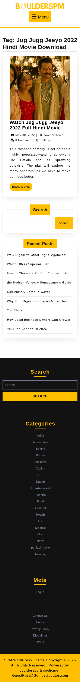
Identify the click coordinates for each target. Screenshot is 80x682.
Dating (40, 481)
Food (40, 501)
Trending (41, 554)
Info (40, 521)
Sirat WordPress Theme (24, 660)
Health (40, 514)
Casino (40, 468)
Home (40, 622)
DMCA (40, 642)
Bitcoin (40, 455)
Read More (22, 188)
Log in (40, 592)
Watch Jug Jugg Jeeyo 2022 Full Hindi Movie (36, 125)
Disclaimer (40, 635)
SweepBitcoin (53, 135)
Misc (40, 534)
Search (40, 209)
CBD (40, 475)
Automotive (40, 442)
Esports (40, 494)
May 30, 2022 (25, 135)
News (40, 541)
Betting (40, 448)
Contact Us (40, 615)
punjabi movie (40, 547)
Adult (40, 435)
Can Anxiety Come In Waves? (29, 292)
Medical (40, 527)
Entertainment (40, 488)
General (40, 508)
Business (40, 462)
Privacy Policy (40, 629)
